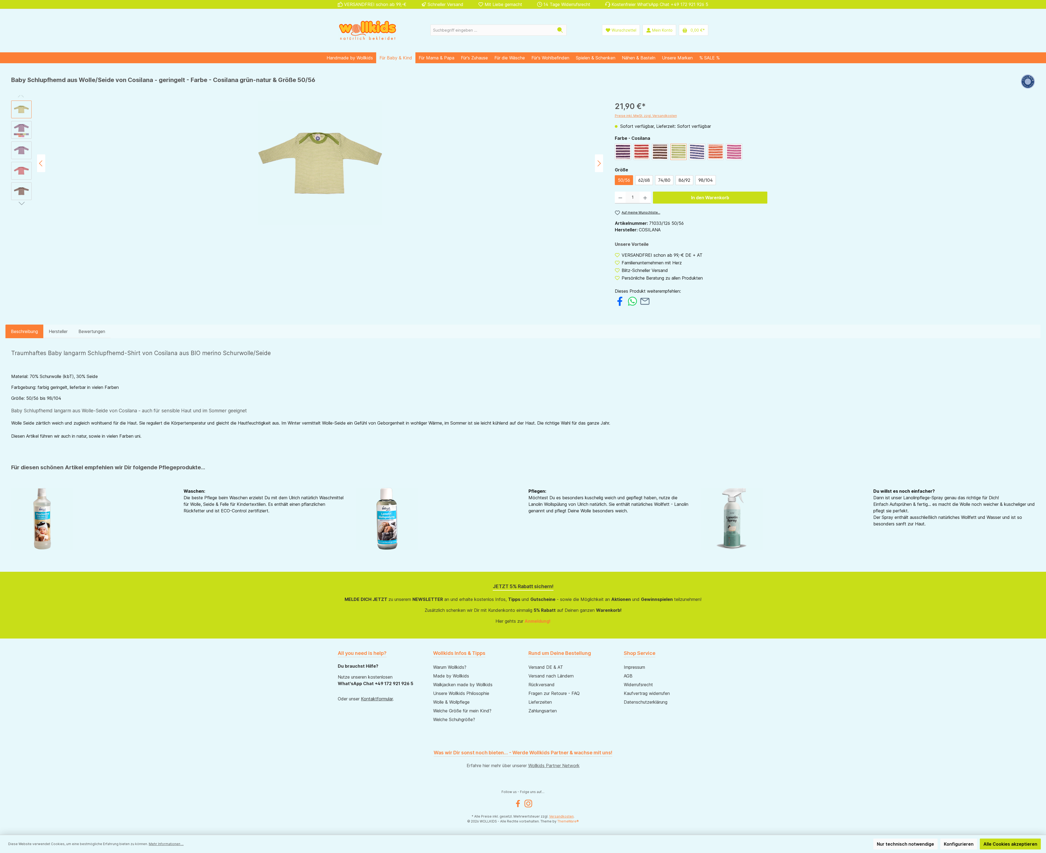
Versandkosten (561, 816)
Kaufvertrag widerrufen (647, 693)
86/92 (684, 180)
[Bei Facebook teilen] (620, 300)
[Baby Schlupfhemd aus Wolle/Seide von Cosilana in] (320, 163)
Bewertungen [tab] (91, 331)
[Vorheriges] (41, 163)
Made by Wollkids (451, 676)
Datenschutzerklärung (645, 702)
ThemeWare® (568, 821)
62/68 (644, 180)
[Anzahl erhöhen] (645, 198)
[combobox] (492, 30)
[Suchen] (560, 30)
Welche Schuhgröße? (454, 719)
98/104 (705, 180)
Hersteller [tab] (58, 331)
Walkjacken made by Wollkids (462, 684)
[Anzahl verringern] (620, 198)
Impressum (634, 667)
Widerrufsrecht (638, 684)
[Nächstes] (599, 163)
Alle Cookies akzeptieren (1010, 844)
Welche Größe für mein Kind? (462, 710)
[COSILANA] (1028, 82)
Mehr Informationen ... (166, 844)
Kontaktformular (377, 698)
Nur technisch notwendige (905, 844)
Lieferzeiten (540, 702)
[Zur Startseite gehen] (368, 30)
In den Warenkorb (710, 197)
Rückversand (541, 684)
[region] (307, 163)
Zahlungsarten (542, 710)
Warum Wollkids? (449, 667)
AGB (628, 676)
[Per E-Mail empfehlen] (645, 300)
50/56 (624, 180)
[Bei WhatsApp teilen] (632, 300)
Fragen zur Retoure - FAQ (554, 693)
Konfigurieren (959, 844)
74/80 (664, 180)
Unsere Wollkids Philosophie (461, 693)
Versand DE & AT (545, 667)
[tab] (24, 331)
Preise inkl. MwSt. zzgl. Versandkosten (646, 116)
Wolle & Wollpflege (451, 702)
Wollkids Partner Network (554, 765)
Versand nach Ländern (551, 676)
